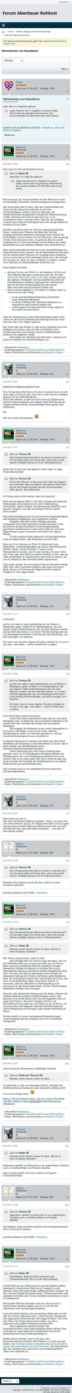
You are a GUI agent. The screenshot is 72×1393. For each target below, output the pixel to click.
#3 (67, 382)
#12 (67, 1205)
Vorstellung (47, 127)
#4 (67, 447)
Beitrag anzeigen (27, 173)
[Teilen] (66, 91)
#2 (67, 164)
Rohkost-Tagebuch (12, 130)
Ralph (19, 82)
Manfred (20, 147)
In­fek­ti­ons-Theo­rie (54, 352)
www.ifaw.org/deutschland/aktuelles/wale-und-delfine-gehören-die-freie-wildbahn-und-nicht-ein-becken (35, 1345)
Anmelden (63, 2)
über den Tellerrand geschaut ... (18, 35)
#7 (67, 813)
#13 (67, 1266)
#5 (67, 614)
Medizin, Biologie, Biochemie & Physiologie (33, 32)
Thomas (20, 365)
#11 (67, 1146)
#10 (67, 1063)
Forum (10, 32)
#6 (67, 674)
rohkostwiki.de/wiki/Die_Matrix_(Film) (26, 277)
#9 (67, 922)
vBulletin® (55, 1388)
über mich (59, 127)
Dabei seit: (21, 88)
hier (15, 106)
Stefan (19, 843)
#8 (67, 861)
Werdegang (23, 347)
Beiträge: (44, 88)
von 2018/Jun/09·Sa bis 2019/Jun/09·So (44, 350)
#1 (67, 99)
